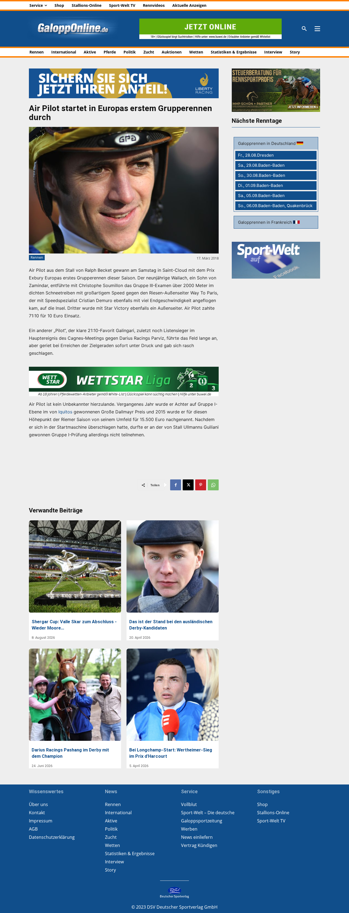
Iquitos (65, 411)
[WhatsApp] (213, 484)
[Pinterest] (200, 484)
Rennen (37, 257)
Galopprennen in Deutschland (267, 143)
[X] (188, 484)
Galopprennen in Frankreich (265, 222)
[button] (304, 28)
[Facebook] (175, 484)
